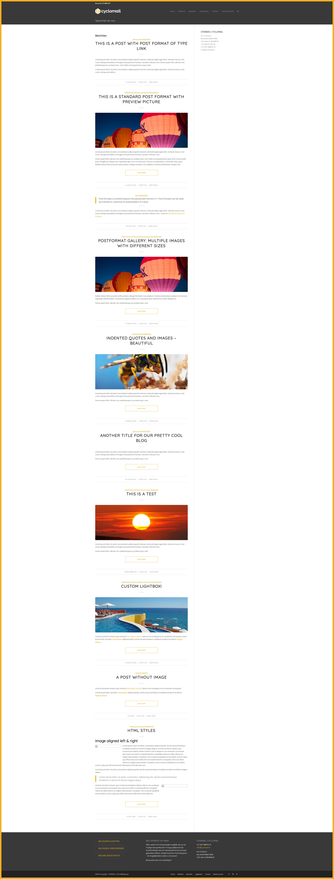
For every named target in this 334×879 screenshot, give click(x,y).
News (135, 39)
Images (140, 237)
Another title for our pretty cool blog (141, 438)
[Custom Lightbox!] (141, 614)
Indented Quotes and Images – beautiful (141, 341)
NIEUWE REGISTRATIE (109, 855)
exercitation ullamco (134, 636)
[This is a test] (141, 522)
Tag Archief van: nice (105, 20)
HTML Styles (141, 730)
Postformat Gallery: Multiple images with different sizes (141, 243)
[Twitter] (229, 874)
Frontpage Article (132, 93)
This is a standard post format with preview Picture (141, 99)
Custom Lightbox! (141, 586)
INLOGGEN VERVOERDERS (111, 848)
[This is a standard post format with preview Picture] (141, 130)
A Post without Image (141, 677)
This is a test (141, 493)
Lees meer (141, 172)
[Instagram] (233, 874)
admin (155, 82)
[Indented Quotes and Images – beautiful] (141, 371)
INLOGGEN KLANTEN (108, 841)
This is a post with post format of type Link (141, 46)
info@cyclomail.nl (208, 50)
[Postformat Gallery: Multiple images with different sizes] (141, 274)
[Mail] (237, 874)
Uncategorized (144, 39)
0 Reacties (142, 82)
